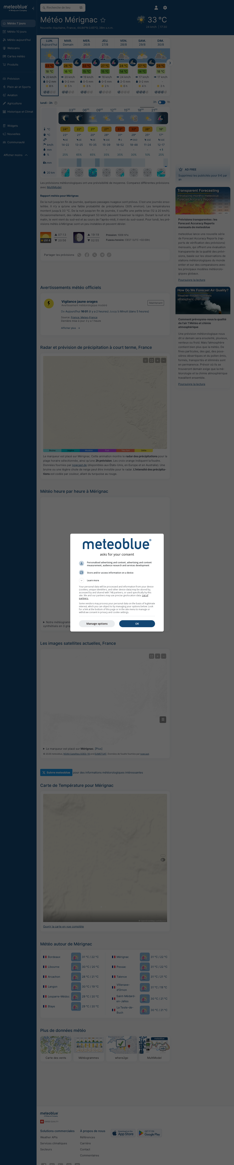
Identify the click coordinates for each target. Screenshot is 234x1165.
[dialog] (117, 583)
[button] (117, 580)
